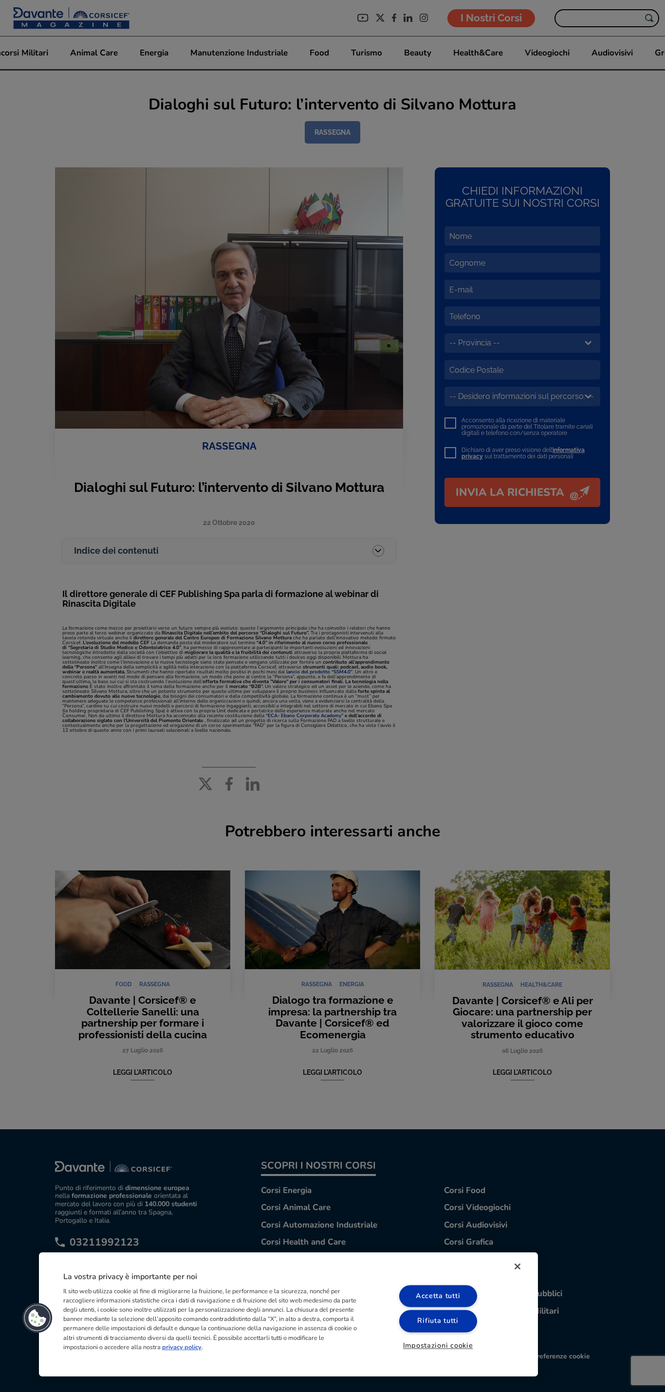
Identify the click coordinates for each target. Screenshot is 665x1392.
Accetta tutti (438, 1296)
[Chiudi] (517, 1266)
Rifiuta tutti (437, 1321)
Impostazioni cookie (438, 1345)
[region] (288, 1314)
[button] (37, 1318)
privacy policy (182, 1347)
